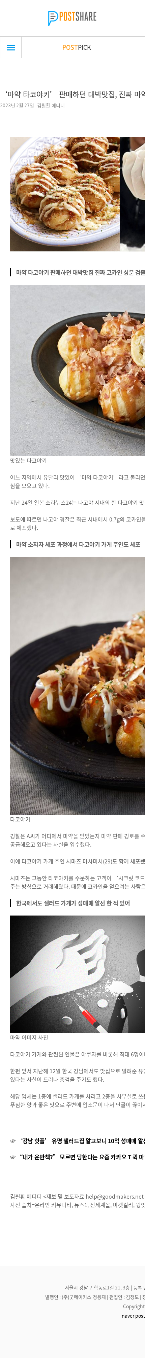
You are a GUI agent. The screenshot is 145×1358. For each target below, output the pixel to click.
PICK (76, 47)
